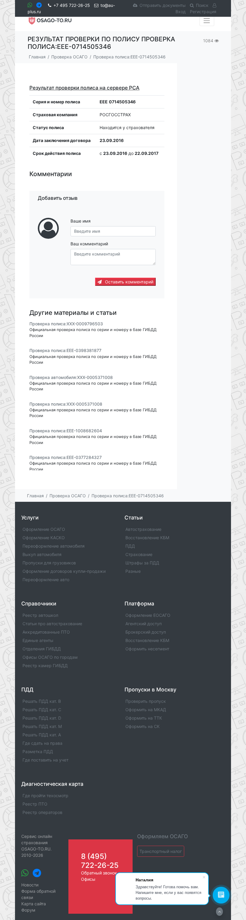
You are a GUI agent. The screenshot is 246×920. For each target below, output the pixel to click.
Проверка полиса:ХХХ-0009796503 (66, 323)
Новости (29, 884)
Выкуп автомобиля (42, 554)
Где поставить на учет (45, 759)
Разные (133, 571)
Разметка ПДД (37, 751)
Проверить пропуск (145, 701)
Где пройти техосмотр (45, 795)
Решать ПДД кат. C (41, 709)
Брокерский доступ (145, 632)
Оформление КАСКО (43, 537)
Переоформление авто (45, 579)
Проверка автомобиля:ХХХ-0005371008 (71, 377)
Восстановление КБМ (147, 537)
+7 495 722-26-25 (71, 5)
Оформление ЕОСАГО (147, 615)
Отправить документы (163, 5)
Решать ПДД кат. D (41, 717)
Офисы (88, 879)
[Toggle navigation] (207, 21)
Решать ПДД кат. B (41, 701)
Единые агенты (37, 640)
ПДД (130, 546)
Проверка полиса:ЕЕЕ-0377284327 (65, 457)
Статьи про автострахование (52, 623)
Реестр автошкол (40, 615)
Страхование (138, 554)
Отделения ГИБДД (41, 648)
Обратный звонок (99, 872)
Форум (28, 910)
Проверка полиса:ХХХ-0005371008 (65, 404)
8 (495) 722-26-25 (99, 860)
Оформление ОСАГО (43, 529)
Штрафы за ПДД (142, 562)
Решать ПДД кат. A (41, 734)
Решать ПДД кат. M (42, 726)
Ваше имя (80, 220)
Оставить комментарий (128, 281)
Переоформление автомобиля (53, 546)
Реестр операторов (42, 812)
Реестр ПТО (34, 803)
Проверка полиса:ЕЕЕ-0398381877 (65, 350)
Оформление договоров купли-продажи (64, 571)
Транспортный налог (161, 851)
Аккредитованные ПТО (46, 632)
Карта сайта (33, 903)
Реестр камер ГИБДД (45, 665)
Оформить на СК (142, 726)
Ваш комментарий (89, 243)
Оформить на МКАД (145, 709)
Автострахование (143, 529)
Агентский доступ (143, 623)
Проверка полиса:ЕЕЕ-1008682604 (65, 430)
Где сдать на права (42, 743)
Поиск (202, 5)
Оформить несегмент (147, 648)
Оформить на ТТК (143, 717)
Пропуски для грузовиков (49, 562)
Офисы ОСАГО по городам (50, 657)
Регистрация (203, 11)
